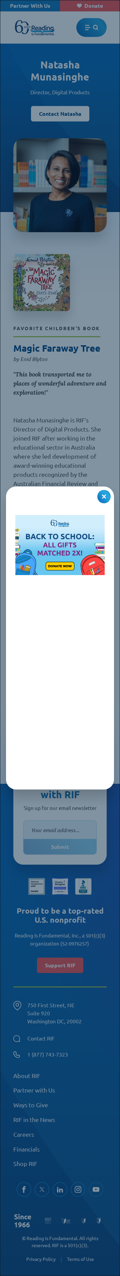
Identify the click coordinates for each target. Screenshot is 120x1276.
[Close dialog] (104, 496)
